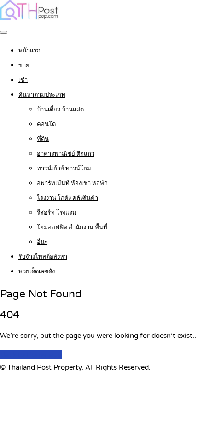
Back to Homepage (31, 355)
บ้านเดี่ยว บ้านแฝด (60, 109)
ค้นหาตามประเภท (41, 95)
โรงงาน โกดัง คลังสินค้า (67, 198)
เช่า (23, 80)
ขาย (23, 65)
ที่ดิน (43, 139)
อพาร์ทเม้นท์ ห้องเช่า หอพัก (72, 183)
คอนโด (46, 124)
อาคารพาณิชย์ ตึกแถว (65, 153)
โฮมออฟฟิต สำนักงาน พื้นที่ (72, 227)
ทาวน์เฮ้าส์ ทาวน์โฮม (64, 168)
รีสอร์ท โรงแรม (56, 212)
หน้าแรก (29, 50)
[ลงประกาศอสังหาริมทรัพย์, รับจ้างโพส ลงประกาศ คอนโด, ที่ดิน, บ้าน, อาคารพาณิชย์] (29, 17)
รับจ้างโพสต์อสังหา (42, 257)
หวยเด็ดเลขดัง (36, 271)
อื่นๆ (42, 242)
